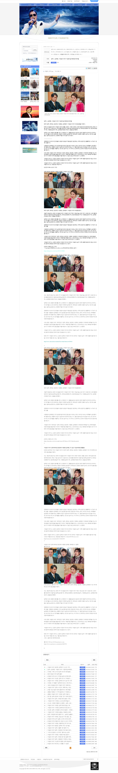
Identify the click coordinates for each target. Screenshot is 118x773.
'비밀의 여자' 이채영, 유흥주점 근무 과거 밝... (60, 723)
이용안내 (39, 759)
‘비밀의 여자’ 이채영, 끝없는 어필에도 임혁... (60, 712)
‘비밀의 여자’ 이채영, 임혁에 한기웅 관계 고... (60, 707)
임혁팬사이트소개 (24, 759)
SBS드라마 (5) (70, 49)
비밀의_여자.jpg (49, 71)
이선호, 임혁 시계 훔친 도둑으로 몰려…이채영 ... (61, 710)
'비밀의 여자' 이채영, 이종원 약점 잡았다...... (59, 734)
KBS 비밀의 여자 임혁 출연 (55, 674)
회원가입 (69, 1)
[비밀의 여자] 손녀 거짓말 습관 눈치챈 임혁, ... (60, 676)
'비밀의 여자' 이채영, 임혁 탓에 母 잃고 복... (59, 705)
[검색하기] (94, 747)
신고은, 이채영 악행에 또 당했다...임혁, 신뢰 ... (60, 703)
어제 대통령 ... (24, 101)
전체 (45, 52)
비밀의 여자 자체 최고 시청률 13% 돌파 (58, 743)
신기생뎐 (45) (68, 52)
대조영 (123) (84, 49)
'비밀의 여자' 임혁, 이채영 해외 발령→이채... (59, 698)
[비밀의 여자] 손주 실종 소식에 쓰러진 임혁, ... (60, 719)
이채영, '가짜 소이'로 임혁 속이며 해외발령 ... (60, 671)
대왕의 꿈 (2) (76, 52)
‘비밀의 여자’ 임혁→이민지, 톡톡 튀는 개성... (60, 687)
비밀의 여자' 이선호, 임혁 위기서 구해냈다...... (60, 678)
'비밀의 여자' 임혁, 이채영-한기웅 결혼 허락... (60, 737)
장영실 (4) (56, 54)
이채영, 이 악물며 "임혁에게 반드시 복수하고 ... (60, 683)
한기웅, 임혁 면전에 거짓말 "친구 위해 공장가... (60, 696)
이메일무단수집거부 (47, 759)
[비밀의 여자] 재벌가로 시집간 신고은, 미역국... (60, 721)
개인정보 (33, 759)
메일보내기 (85, 1)
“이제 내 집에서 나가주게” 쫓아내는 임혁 (59, 732)
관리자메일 (56, 759)
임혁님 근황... (24, 78)
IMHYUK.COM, (36, 768)
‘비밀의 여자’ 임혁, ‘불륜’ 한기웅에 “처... (59, 728)
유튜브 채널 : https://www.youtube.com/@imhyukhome (33, 764)
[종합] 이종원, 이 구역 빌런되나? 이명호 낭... (59, 692)
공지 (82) (53, 49)
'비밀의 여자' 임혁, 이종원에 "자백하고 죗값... (60, 739)
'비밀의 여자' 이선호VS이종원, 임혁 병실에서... (60, 741)
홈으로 (64, 1)
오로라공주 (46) (85, 52)
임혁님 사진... (24, 90)
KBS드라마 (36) (61, 49)
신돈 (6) (77, 49)
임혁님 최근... (33, 101)
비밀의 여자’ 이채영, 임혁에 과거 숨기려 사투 (60, 680)
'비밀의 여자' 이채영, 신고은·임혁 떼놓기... (59, 701)
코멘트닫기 (46, 654)
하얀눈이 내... (33, 78)
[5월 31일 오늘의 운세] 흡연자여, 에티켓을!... (60, 689)
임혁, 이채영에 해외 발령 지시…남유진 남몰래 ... (61, 714)
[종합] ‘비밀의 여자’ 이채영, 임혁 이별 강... (59, 694)
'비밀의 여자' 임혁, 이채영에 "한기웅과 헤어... (60, 730)
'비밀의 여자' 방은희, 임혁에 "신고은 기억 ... (59, 667)
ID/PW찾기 (77, 1)
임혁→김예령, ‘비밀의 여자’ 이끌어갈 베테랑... (60, 669)
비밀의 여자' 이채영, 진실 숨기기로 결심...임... (60, 716)
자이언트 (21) (59, 52)
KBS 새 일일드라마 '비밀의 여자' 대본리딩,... (60, 685)
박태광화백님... (34, 90)
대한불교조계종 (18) (75, 54)
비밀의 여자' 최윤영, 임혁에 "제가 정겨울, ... (59, 725)
